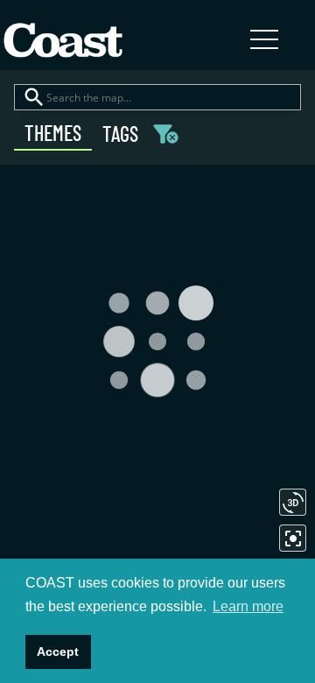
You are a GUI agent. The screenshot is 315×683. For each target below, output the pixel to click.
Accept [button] (58, 651)
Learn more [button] (248, 606)
